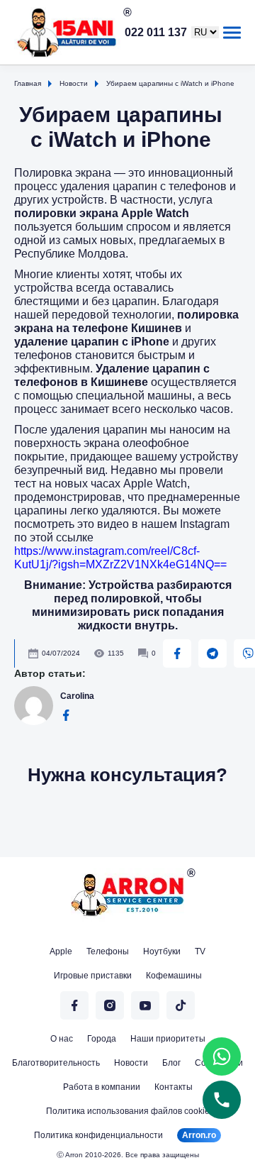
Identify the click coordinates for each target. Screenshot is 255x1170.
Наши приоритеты (167, 1039)
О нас (61, 1039)
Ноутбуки (162, 951)
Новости (131, 1063)
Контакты (173, 1087)
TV (200, 951)
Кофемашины (174, 976)
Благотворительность (56, 1063)
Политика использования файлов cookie (128, 1111)
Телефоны (107, 951)
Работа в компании (101, 1087)
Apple (61, 951)
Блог (171, 1063)
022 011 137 (156, 32)
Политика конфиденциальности (98, 1135)
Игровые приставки (93, 976)
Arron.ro (199, 1135)
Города (101, 1039)
